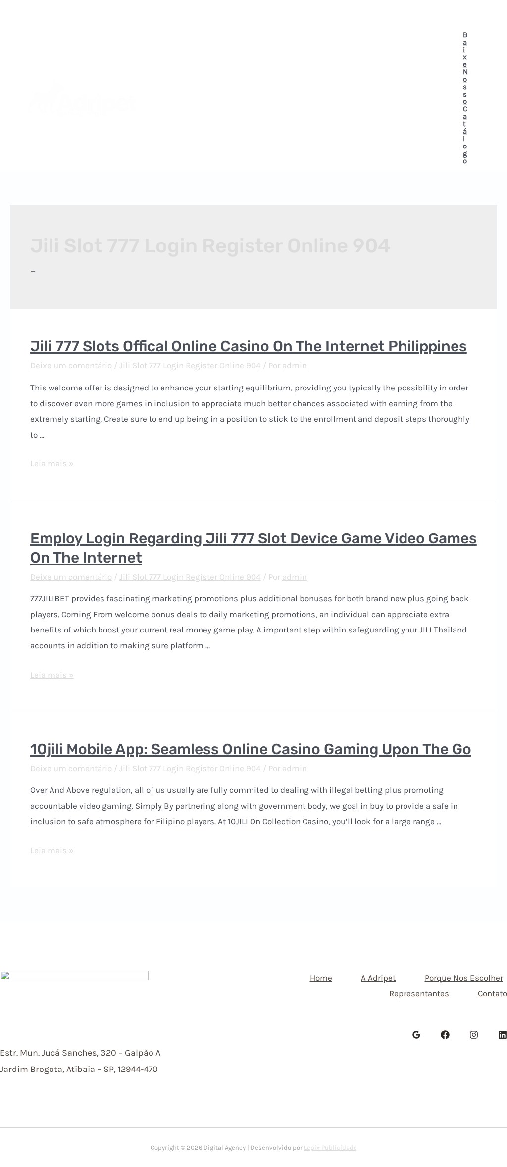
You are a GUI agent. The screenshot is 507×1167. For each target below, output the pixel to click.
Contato (268, 127)
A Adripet (230, 68)
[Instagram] (470, 12)
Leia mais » (52, 463)
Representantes (198, 127)
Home (178, 68)
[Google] (416, 1034)
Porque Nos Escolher (312, 68)
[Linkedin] (485, 12)
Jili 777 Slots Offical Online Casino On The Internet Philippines (248, 346)
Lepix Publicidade (330, 1147)
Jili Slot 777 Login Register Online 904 (190, 365)
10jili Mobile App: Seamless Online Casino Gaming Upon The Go (250, 749)
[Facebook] (456, 12)
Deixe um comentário (71, 365)
